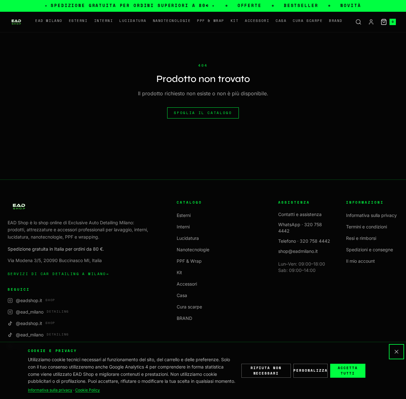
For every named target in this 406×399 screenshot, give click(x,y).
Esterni (78, 20)
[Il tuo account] (371, 22)
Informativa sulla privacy (371, 215)
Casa (281, 20)
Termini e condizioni (366, 226)
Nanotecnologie (172, 20)
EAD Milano (48, 20)
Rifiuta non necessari (266, 370)
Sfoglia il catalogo (203, 112)
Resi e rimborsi (361, 238)
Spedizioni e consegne (369, 249)
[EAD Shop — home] (16, 22)
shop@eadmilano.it (298, 251)
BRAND (336, 20)
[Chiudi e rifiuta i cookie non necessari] (396, 352)
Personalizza (310, 370)
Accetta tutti (348, 370)
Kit (235, 20)
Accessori (257, 20)
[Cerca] (358, 22)
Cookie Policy (87, 390)
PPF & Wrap (210, 20)
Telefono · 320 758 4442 (304, 241)
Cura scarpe (308, 20)
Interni (103, 20)
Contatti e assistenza (300, 214)
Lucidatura (132, 20)
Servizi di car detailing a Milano (58, 273)
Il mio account (360, 261)
